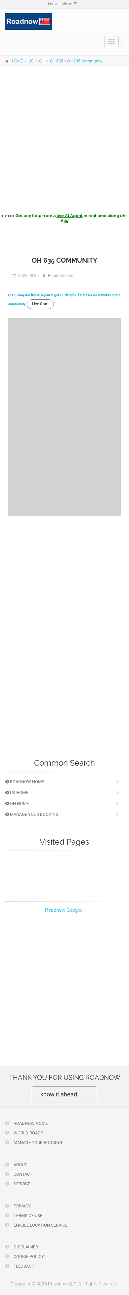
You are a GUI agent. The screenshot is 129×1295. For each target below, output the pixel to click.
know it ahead (58, 1094)
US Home (18, 792)
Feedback (23, 1266)
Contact (22, 1174)
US (30, 61)
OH (41, 61)
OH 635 (56, 61)
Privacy (22, 1205)
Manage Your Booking (34, 814)
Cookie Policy (28, 1256)
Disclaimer (25, 1246)
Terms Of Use (27, 1215)
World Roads (28, 1132)
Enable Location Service (40, 1225)
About (20, 1164)
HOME (17, 61)
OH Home (19, 803)
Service (21, 1183)
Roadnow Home (26, 781)
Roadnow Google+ (64, 910)
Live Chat (40, 304)
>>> (67, 218)
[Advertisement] (64, 138)
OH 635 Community (85, 61)
